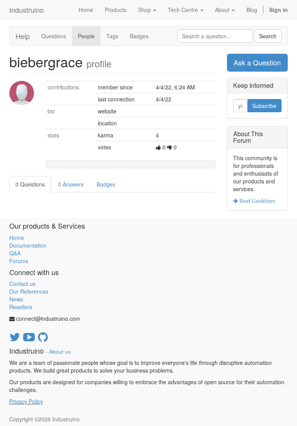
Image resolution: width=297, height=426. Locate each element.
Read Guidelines (256, 201)
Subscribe (264, 105)
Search (268, 36)
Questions (53, 36)
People (86, 36)
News (16, 299)
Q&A (14, 253)
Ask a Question (257, 62)
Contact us (22, 283)
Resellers (20, 307)
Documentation (27, 245)
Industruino (26, 10)
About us (60, 351)
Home (16, 237)
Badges (139, 36)
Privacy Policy (26, 401)
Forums (18, 261)
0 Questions (30, 184)
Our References (28, 291)
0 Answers (71, 184)
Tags (112, 36)
